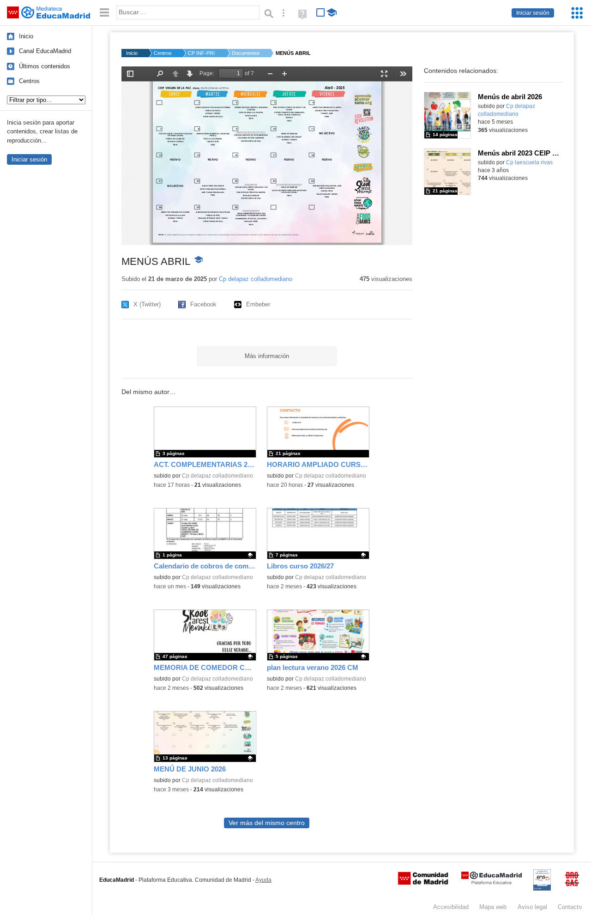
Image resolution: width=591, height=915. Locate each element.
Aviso (532, 906)
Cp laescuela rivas (529, 162)
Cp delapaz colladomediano (255, 278)
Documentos (245, 53)
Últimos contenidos (44, 66)
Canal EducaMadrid (45, 51)
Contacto (570, 906)
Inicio (26, 36)
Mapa (493, 906)
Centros (29, 81)
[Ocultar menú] (104, 13)
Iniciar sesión (532, 13)
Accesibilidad (451, 906)
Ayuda (263, 880)
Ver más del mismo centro (267, 822)
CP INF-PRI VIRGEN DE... (202, 53)
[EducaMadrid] (491, 882)
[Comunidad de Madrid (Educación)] (423, 882)
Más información (267, 356)
